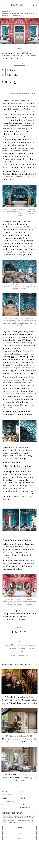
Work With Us (25, 807)
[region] (19, 826)
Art (21, 795)
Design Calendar (8, 801)
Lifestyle (5, 791)
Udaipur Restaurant (27, 648)
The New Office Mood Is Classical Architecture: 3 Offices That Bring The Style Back (19, 778)
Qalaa (6, 645)
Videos (4, 798)
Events (22, 798)
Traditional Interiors (21, 652)
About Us (5, 804)
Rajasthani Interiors (21, 655)
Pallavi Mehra (12, 75)
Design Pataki (6, 11)
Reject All (19, 838)
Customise (19, 833)
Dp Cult (4, 807)
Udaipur (32, 645)
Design (19, 48)
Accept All (20, 828)
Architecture (7, 795)
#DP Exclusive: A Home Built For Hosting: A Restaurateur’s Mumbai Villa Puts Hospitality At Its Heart (19, 739)
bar (24, 380)
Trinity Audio (23, 93)
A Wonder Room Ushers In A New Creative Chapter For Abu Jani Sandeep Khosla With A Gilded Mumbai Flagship (19, 700)
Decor (22, 791)
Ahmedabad (11, 648)
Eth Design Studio (18, 645)
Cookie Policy (12, 822)
